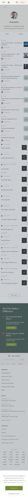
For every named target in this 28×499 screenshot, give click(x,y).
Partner (22, 2)
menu (3, 2)
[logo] (8, 2)
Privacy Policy (19, 482)
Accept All (14, 488)
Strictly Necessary (14, 493)
